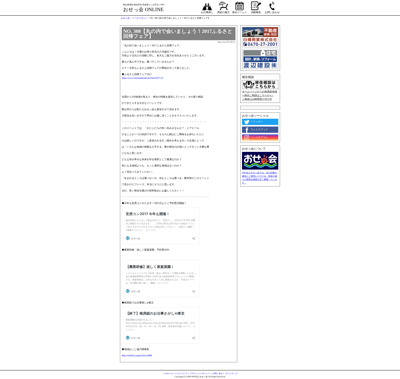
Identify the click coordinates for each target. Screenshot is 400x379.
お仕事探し (207, 12)
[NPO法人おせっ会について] (260, 160)
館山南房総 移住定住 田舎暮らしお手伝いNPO (144, 5)
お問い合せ (217, 373)
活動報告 (256, 12)
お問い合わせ (272, 12)
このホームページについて (175, 373)
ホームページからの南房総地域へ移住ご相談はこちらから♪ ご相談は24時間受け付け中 (259, 95)
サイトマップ (231, 373)
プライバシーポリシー (200, 373)
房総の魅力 (223, 12)
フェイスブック (259, 129)
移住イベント (239, 12)
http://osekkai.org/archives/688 (137, 355)
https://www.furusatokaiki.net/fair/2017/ (141, 78)
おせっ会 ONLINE (143, 9)
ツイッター (256, 121)
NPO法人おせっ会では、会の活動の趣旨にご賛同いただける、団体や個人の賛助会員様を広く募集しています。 (259, 177)
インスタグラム (259, 137)
